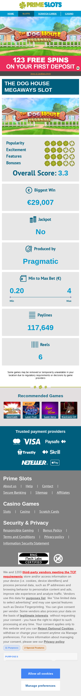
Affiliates (63, 492)
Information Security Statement (26, 543)
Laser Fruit (31, 416)
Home (11, 14)
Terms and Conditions (19, 537)
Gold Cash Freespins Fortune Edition (11, 417)
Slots (26, 14)
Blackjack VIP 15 (69, 417)
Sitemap (41, 492)
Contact (47, 486)
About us (9, 486)
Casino (69, 14)
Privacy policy (54, 537)
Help (29, 486)
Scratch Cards (47, 14)
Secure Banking (14, 492)
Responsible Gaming (18, 530)
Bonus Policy (52, 530)
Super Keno (50, 416)
